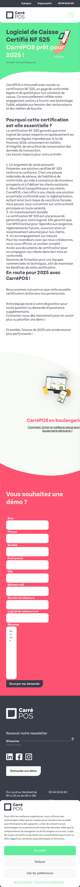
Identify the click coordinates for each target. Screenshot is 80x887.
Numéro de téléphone (21, 598)
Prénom (12, 531)
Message (13, 624)
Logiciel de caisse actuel (23, 611)
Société (12, 545)
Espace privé (44, 3)
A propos (26, 3)
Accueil (10, 62)
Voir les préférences (40, 873)
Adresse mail (16, 584)
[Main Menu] (71, 15)
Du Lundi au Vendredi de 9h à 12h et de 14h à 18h (21, 794)
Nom (11, 518)
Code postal (15, 558)
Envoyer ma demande (24, 683)
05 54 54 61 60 (66, 3)
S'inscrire (12, 741)
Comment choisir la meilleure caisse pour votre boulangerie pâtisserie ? (43, 429)
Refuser (40, 861)
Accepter (40, 850)
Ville (10, 571)
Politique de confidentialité (49, 882)
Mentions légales (23, 882)
